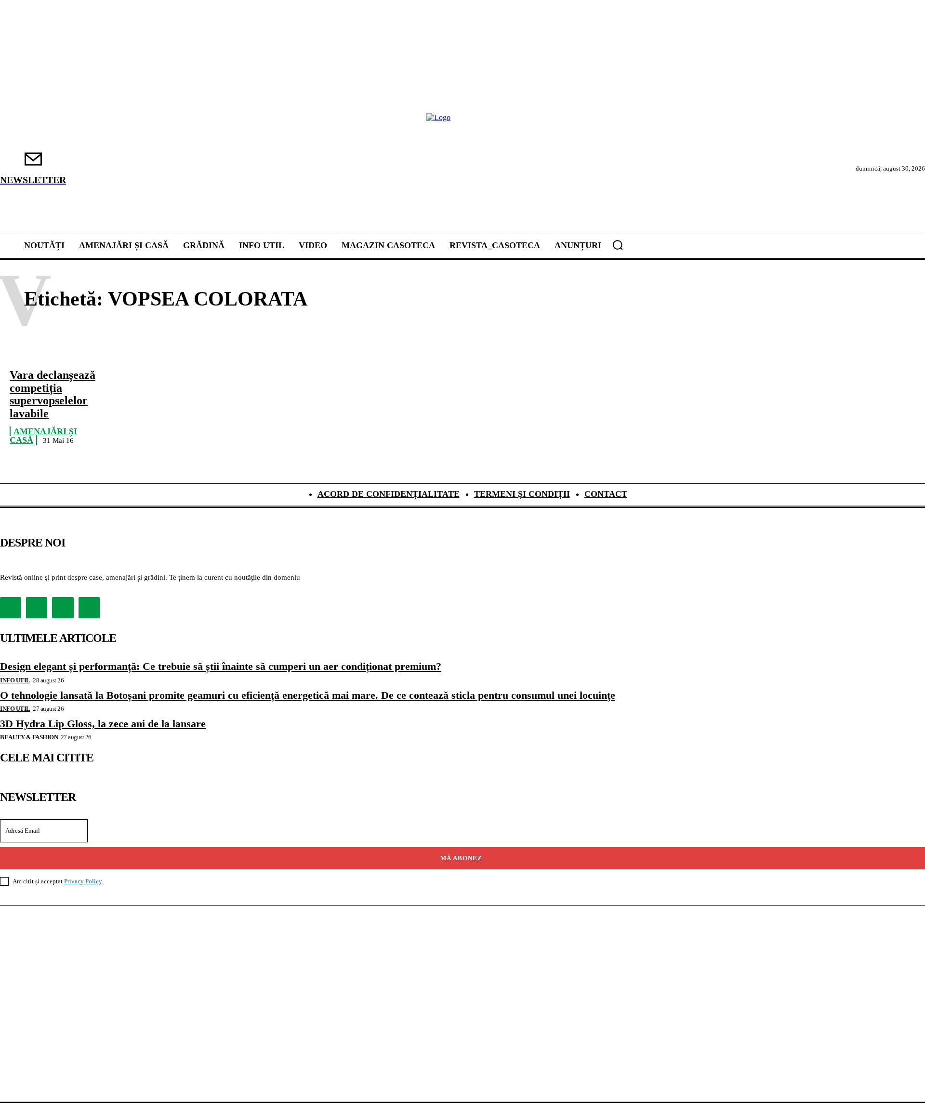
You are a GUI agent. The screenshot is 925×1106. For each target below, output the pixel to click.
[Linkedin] (62, 607)
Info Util (15, 680)
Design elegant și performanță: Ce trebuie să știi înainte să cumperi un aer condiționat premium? (220, 666)
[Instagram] (36, 607)
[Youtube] (89, 607)
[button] (617, 244)
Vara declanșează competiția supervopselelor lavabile (52, 394)
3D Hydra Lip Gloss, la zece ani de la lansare (103, 724)
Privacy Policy (83, 881)
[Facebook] (10, 607)
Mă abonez (461, 858)
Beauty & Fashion (29, 737)
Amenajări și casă (43, 435)
